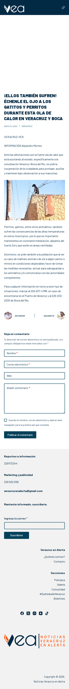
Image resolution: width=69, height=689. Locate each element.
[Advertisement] (34, 51)
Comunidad (58, 589)
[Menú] (63, 7)
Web (9, 375)
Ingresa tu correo (15, 518)
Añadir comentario (18, 387)
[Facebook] (22, 613)
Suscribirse (16, 535)
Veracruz (27, 126)
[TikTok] (47, 613)
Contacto (59, 561)
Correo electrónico (18, 364)
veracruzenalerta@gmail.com (23, 490)
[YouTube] (40, 613)
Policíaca (59, 580)
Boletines (59, 598)
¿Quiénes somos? (54, 556)
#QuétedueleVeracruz (52, 594)
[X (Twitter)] (28, 613)
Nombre (12, 353)
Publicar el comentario (20, 434)
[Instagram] (34, 613)
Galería (61, 584)
